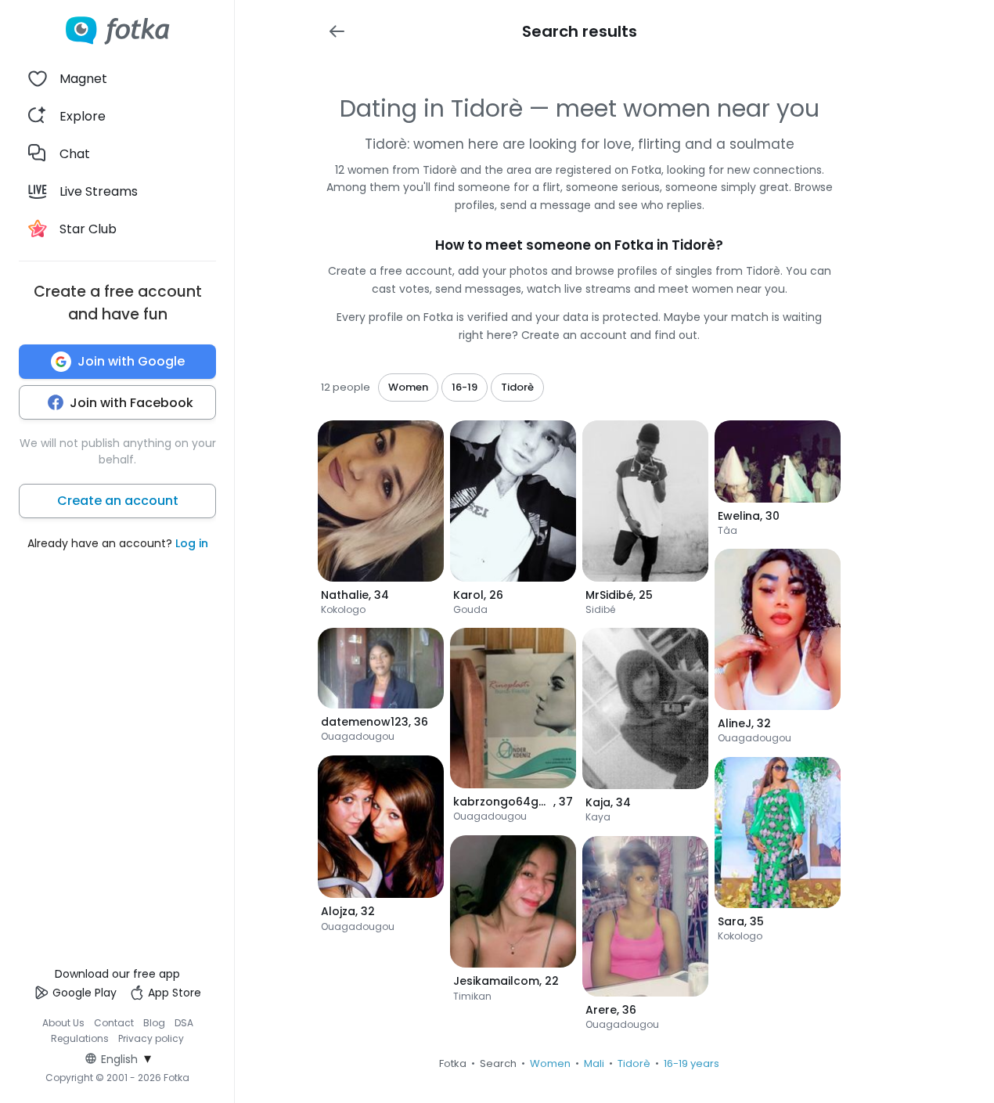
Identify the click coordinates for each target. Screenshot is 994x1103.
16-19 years (691, 1063)
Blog (154, 1022)
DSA (184, 1022)
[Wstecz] (336, 31)
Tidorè (634, 1063)
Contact (114, 1022)
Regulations (80, 1038)
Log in (191, 543)
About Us (63, 1022)
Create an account (117, 501)
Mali (594, 1063)
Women (550, 1063)
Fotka (452, 1063)
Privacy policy (151, 1038)
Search (498, 1063)
